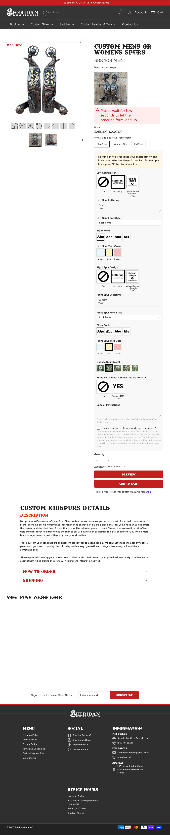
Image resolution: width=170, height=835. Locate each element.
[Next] (81, 140)
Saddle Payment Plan (33, 753)
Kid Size (138, 144)
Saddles (65, 24)
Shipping (98, 466)
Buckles (15, 24)
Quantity (99, 454)
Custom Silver (40, 24)
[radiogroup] (129, 185)
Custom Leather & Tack (97, 24)
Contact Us (130, 24)
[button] (129, 160)
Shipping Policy (31, 735)
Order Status (29, 758)
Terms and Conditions (34, 749)
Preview (129, 474)
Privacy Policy (30, 744)
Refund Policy (30, 739)
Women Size (120, 144)
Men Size (102, 144)
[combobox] (82, 12)
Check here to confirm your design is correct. (129, 428)
